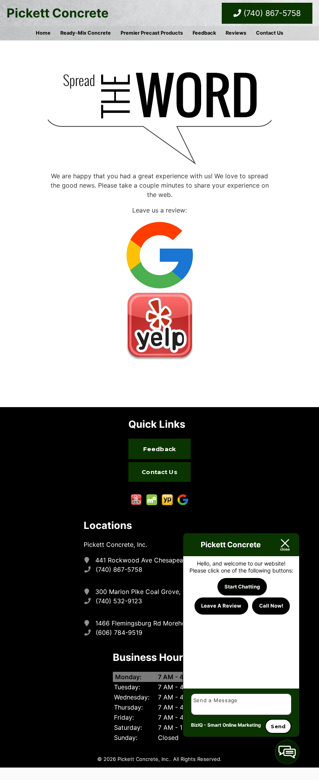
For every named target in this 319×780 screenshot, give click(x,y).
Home (43, 33)
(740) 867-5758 (271, 13)
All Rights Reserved (196, 759)
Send (278, 726)
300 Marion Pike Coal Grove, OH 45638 (154, 592)
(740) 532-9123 (119, 601)
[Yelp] (160, 326)
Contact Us (269, 33)
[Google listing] (160, 254)
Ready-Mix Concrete (85, 33)
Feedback (204, 33)
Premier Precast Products (152, 33)
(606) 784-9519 (119, 632)
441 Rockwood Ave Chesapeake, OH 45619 (159, 560)
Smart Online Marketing (234, 725)
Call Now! (271, 606)
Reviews (236, 33)
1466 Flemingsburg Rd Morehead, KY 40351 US (165, 623)
